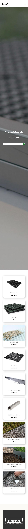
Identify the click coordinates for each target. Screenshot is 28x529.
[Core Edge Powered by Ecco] (14, 455)
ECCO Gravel (14, 342)
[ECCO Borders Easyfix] (14, 430)
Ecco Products (14, 295)
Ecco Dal (14, 317)
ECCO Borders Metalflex (14, 390)
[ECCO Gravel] (14, 333)
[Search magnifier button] (24, 144)
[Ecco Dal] (14, 308)
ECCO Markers (14, 489)
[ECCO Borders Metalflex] (14, 381)
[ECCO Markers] (14, 479)
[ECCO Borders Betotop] (14, 406)
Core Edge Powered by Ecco (14, 464)
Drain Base (14, 366)
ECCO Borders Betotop (14, 415)
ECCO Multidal (14, 293)
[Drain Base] (14, 356)
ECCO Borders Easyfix (14, 439)
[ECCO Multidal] (14, 284)
